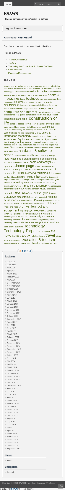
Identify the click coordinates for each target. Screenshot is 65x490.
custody (23, 127)
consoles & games (17, 115)
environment (10, 139)
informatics (25, 169)
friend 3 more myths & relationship (30, 145)
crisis (43, 124)
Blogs (44, 95)
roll (19, 217)
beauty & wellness (34, 95)
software (24, 219)
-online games (23, 86)
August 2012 (12, 419)
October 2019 (12, 289)
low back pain (18, 180)
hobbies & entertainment (43, 159)
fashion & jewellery (14, 142)
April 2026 (11, 271)
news (16, 192)
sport (15, 223)
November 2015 (13, 352)
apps (11, 92)
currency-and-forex (11, 127)
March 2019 (12, 301)
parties (48, 200)
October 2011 (12, 446)
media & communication (14, 186)
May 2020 (11, 280)
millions (13, 189)
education (38, 130)
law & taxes (12, 177)
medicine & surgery (35, 185)
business (32, 98)
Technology (34, 226)
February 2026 (13, 277)
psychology (34, 210)
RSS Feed (26, 251)
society (16, 220)
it (51, 173)
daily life (30, 127)
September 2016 (14, 349)
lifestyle (31, 177)
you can (52, 243)
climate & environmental (29, 105)
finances (44, 142)
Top (61, 486)
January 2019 (12, 304)
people (16, 203)
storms (11, 227)
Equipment (23, 139)
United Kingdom (16, 240)
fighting (37, 142)
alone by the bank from (42, 88)
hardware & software (35, 151)
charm (10, 102)
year (47, 243)
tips (17, 236)
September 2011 (14, 449)
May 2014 (11, 361)
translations (40, 236)
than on (47, 231)
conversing (36, 124)
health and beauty (37, 155)
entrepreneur (50, 136)
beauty (23, 95)
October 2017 (12, 316)
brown (22, 99)
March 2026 (12, 274)
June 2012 (11, 425)
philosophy (52, 203)
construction (31, 115)
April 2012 (11, 431)
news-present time (20, 197)
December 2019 (13, 283)
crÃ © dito (50, 124)
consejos (56, 112)
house (38, 166)
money (20, 188)
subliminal (19, 227)
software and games (38, 220)
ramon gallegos (10, 214)
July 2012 (11, 422)
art (15, 91)
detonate (38, 127)
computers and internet (20, 111)
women (42, 243)
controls (27, 124)
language (57, 173)
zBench (39, 483)
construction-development (47, 115)
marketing (17, 182)
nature (7, 193)
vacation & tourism (39, 240)
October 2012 (12, 415)
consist (7, 115)
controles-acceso (17, 124)
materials (28, 182)
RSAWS (11, 13)
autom (50, 92)
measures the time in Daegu (45, 183)
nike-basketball (41, 197)
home (26, 162)
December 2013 (13, 376)
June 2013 (11, 394)
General (10, 472)
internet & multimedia (37, 173)
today (26, 235)
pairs (31, 200)
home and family (40, 162)
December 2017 (13, 310)
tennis (41, 231)
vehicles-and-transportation (15, 243)
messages (56, 186)
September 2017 (14, 319)
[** (57, 243)
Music (43, 188)
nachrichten (51, 189)
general (40, 147)
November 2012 (13, 412)
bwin (59, 99)
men (50, 186)
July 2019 (11, 298)
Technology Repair (21, 230)
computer (18, 109)
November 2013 (13, 379)
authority (20, 92)
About (9, 460)
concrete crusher (45, 112)
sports (20, 222)
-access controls (10, 86)
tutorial (58, 236)
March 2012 (12, 434)
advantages (45, 86)
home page (25, 166)
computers (45, 108)
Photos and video (11, 207)
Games (14, 147)
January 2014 (12, 373)
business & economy (48, 99)
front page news (51, 145)
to (20, 236)
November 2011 (13, 443)
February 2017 (13, 337)
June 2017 (11, 328)
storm (6, 227)
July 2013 (11, 391)
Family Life (52, 140)
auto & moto (38, 91)
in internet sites (37, 169)
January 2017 (12, 340)
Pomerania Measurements (19, 73)
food (13, 145)
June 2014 (11, 358)
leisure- (21, 176)
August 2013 (12, 388)
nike (32, 197)
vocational (32, 243)
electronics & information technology (27, 134)
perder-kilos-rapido (38, 203)
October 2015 (12, 355)
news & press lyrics (36, 193)
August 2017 (12, 322)
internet (18, 173)
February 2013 (13, 403)
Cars (6, 102)
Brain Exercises (15, 70)
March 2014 (12, 367)
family (44, 139)
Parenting (39, 200)
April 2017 (11, 331)
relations (37, 213)
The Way (12, 63)
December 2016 (13, 343)
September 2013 (14, 385)
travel (50, 235)
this (13, 236)
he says (52, 155)
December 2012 (13, 409)
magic (26, 180)
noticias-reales (23, 200)
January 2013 (12, 406)
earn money (17, 130)
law (5, 177)
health (8, 155)
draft (44, 127)
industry (16, 169)
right (15, 217)
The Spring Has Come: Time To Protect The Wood (30, 66)
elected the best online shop (22, 133)
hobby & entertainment (13, 162)
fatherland (29, 142)
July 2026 (11, 262)
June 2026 (11, 265)
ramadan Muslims (48, 211)
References (28, 214)
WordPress (50, 483)
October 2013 (12, 382)
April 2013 (11, 397)
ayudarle (7, 95)
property (23, 211)
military (7, 189)
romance (24, 217)
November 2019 (13, 286)
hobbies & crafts (21, 159)
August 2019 (12, 295)
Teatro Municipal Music (18, 60)
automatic (57, 92)
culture (57, 124)
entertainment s (38, 136)
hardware (14, 151)
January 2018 (12, 307)
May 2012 (11, 428)
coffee (49, 105)
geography (48, 147)
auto (27, 92)
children (19, 102)
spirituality (8, 223)
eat (24, 130)
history (8, 158)
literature (42, 176)
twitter (6, 240)
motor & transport (32, 189)
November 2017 (13, 313)
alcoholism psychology (23, 88)
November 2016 (13, 346)
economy (29, 130)
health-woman (20, 155)
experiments (35, 140)
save (31, 217)
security (37, 216)
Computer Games (30, 109)
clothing (42, 105)
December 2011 (13, 440)
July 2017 (11, 325)
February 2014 (13, 370)
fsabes (6, 147)
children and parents (32, 102)
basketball (16, 95)
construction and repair (16, 119)
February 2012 (13, 437)
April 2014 (11, 364)
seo (43, 217)
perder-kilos (25, 203)
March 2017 (12, 334)
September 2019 (14, 292)
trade (33, 236)
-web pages (35, 86)
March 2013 (12, 400)
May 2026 (11, 268)
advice (10, 88)
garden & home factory (27, 147)
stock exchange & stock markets (41, 222)
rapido (20, 214)
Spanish (50, 220)
